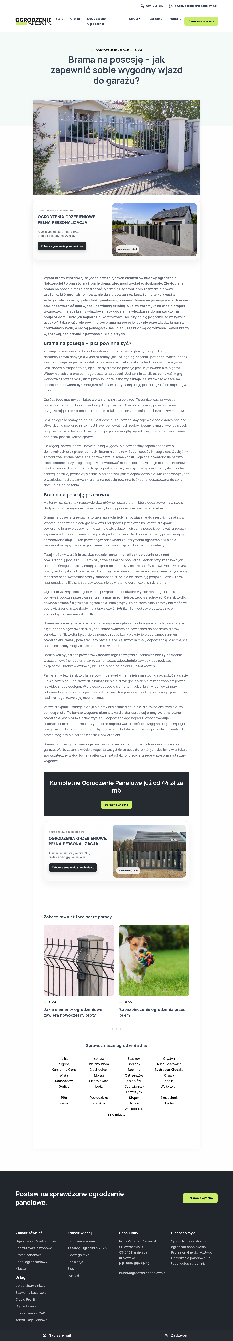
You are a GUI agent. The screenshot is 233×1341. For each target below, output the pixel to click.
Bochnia (134, 1069)
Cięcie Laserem (27, 1306)
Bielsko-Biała (99, 1064)
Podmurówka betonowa (33, 1248)
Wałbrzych (169, 1086)
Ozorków (134, 1081)
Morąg (99, 1075)
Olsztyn (169, 1058)
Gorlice (64, 1086)
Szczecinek (169, 1097)
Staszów (134, 1058)
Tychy (169, 1103)
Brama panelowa (28, 1255)
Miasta (20, 1268)
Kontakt (175, 19)
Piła (64, 1097)
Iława (64, 1103)
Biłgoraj (64, 1064)
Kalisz (64, 1058)
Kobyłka (99, 1103)
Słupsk (134, 1097)
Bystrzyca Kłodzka (169, 1069)
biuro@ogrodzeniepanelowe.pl (196, 6)
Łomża (99, 1058)
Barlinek (134, 1064)
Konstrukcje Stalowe (31, 1320)
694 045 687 (154, 6)
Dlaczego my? (78, 1255)
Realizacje (154, 19)
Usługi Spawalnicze (30, 1285)
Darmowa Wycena (201, 21)
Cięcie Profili (25, 1299)
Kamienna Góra (64, 1069)
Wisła (64, 1075)
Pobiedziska (99, 1097)
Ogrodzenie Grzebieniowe (35, 1241)
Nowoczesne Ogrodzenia (96, 21)
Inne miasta (117, 1114)
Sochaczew (64, 1081)
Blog (139, 50)
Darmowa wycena (200, 1198)
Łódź (99, 1086)
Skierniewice (99, 1081)
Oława (169, 1075)
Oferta (75, 19)
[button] (112, 1029)
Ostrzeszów (134, 1075)
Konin (169, 1081)
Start (59, 19)
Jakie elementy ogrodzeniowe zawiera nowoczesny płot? (73, 1012)
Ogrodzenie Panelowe (112, 50)
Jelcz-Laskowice (169, 1064)
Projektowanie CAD (30, 1313)
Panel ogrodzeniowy (31, 1262)
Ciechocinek (98, 1069)
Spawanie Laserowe (30, 1292)
